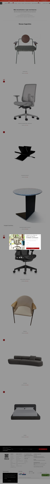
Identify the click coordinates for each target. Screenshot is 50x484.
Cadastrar (32, 248)
